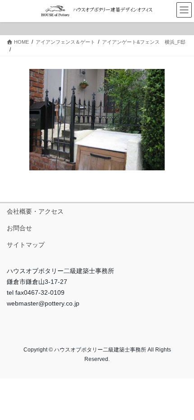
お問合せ (19, 228)
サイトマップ (26, 244)
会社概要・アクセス (35, 211)
